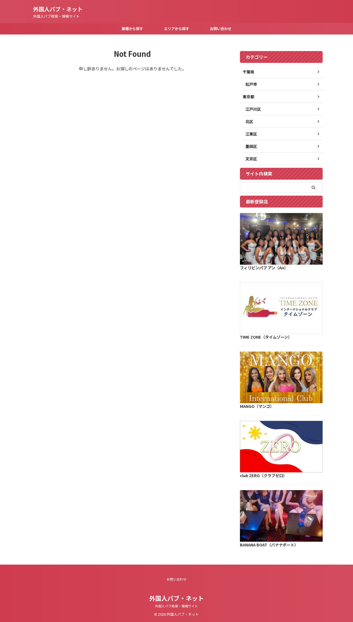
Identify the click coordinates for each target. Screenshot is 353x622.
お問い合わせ (220, 28)
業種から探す (132, 28)
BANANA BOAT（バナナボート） (269, 544)
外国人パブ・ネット (58, 9)
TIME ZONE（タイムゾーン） (266, 337)
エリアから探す (176, 28)
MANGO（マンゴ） (257, 406)
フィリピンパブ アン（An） (264, 267)
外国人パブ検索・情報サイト (176, 606)
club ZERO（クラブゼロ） (263, 475)
